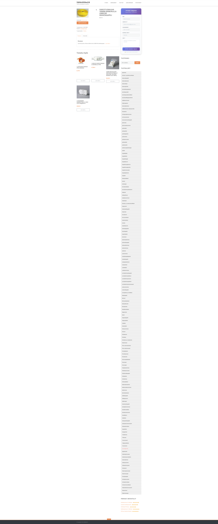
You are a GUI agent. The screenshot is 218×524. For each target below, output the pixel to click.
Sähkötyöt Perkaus (125, 506)
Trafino (84, 31)
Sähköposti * (125, 21)
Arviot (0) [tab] (85, 35)
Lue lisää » (107, 43)
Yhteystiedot (138, 2)
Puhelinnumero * (126, 27)
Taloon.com (84, 20)
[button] (96, 10)
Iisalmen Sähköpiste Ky (126, 504)
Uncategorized (83, 28)
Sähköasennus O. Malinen (127, 509)
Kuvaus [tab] (79, 35)
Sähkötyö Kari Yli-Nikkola (126, 502)
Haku (137, 62)
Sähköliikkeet (114, 2)
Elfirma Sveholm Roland (126, 511)
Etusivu (106, 2)
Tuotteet (121, 2)
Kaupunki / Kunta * (126, 32)
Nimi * (124, 16)
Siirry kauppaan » (82, 22)
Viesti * (124, 38)
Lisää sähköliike (129, 2)
